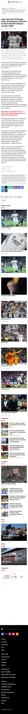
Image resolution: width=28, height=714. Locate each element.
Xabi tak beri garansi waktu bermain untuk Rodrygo (12, 227)
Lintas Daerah (5, 657)
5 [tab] (18, 542)
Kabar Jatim (4, 654)
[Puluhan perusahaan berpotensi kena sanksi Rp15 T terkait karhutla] (4, 491)
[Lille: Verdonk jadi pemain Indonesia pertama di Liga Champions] (4, 455)
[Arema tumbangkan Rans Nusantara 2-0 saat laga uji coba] (4, 433)
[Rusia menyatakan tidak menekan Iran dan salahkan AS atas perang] (4, 440)
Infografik (4, 568)
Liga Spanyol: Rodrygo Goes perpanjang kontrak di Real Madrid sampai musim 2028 (13, 12)
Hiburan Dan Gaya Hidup (8, 677)
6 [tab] (15, 566)
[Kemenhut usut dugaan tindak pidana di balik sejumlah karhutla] (14, 474)
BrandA (3, 695)
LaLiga (4, 200)
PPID (2, 703)
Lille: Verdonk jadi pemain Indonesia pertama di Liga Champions (17, 454)
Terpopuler (5, 418)
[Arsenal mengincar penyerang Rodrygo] (13, 264)
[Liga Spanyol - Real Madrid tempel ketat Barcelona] (14, 332)
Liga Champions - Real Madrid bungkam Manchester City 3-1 (13, 364)
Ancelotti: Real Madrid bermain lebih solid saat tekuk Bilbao (12, 294)
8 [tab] (20, 566)
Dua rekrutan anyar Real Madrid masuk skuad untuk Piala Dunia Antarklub (13, 250)
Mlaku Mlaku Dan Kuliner (8, 674)
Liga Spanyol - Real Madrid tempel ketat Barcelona (13, 341)
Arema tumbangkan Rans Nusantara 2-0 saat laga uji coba (17, 432)
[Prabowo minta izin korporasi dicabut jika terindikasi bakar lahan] (4, 506)
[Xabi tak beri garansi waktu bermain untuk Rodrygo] (14, 218)
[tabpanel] (14, 532)
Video (3, 544)
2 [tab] (11, 542)
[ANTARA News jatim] (15, 2)
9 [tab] (22, 566)
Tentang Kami (5, 689)
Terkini (3, 639)
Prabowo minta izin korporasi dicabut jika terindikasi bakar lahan (16, 505)
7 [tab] (17, 566)
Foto (2, 519)
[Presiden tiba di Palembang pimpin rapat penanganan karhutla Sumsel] (4, 498)
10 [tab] (24, 566)
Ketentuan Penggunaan (8, 684)
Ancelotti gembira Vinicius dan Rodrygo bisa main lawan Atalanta (13, 411)
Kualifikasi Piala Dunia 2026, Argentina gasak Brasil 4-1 (13, 318)
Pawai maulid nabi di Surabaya (11, 536)
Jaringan (3, 681)
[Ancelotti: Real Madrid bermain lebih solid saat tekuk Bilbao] (14, 286)
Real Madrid (18, 197)
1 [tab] (9, 542)
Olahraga (12, 8)
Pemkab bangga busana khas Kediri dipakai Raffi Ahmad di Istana (16, 447)
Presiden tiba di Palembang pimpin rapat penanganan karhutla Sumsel (17, 497)
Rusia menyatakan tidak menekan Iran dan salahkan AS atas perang (17, 439)
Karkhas (3, 665)
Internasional (5, 669)
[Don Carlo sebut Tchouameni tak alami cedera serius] (14, 379)
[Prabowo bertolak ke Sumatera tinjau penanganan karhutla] (4, 513)
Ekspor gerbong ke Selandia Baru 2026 (14, 615)
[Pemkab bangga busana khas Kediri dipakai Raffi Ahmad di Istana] (4, 448)
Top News (4, 462)
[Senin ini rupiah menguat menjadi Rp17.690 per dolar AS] (4, 425)
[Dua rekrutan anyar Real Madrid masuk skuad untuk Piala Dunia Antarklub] (14, 241)
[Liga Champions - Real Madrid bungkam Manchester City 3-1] (14, 356)
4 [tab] (16, 542)
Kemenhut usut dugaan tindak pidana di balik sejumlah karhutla (13, 483)
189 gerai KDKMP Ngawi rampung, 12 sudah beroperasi (12, 560)
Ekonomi (3, 659)
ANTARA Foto (5, 697)
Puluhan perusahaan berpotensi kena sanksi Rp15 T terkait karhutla (16, 490)
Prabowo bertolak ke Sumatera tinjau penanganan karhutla (15, 512)
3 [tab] (14, 542)
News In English (5, 672)
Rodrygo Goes (8, 197)
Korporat (3, 700)
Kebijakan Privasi (6, 687)
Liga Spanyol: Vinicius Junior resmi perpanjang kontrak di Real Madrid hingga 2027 (13, 113)
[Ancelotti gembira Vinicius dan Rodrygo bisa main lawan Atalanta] (14, 403)
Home (6, 8)
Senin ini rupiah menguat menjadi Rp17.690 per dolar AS (17, 424)
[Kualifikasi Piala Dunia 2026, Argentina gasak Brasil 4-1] (14, 309)
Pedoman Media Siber (7, 692)
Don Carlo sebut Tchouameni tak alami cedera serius (13, 388)
